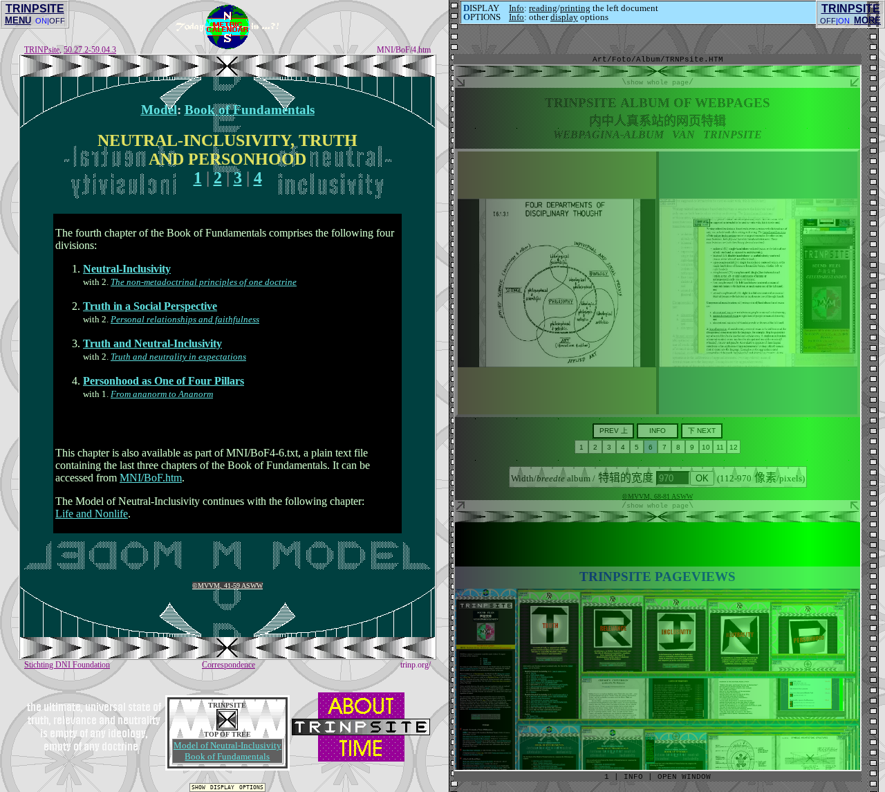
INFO (633, 777)
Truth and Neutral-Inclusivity (152, 343)
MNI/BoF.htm (151, 478)
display (564, 17)
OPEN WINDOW (684, 777)
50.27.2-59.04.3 (90, 50)
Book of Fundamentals (250, 109)
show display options (227, 787)
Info (516, 8)
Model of (227, 745)
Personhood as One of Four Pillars (163, 381)
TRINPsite (41, 50)
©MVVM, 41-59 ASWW (227, 585)
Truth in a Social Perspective (150, 306)
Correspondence (228, 665)
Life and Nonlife (91, 513)
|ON (843, 21)
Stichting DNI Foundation (67, 665)
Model (159, 109)
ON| (42, 21)
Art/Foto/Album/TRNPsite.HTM (658, 59)
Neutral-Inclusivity (127, 269)
